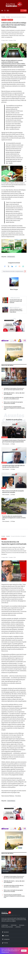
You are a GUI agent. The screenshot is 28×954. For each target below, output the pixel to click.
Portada (3, 17)
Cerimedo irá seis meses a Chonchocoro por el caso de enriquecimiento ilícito (14, 389)
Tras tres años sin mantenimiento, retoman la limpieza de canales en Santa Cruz (14, 408)
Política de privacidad (12, 950)
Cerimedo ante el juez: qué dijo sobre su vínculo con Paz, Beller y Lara (13, 398)
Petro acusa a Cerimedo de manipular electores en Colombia (13, 403)
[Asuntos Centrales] (14, 4)
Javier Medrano (11, 800)
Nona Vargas (14, 289)
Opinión (8, 536)
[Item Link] (14, 430)
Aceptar (24, 950)
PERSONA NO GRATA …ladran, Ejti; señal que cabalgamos (14, 393)
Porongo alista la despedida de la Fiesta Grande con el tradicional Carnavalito (14, 380)
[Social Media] (14, 932)
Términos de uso (5, 952)
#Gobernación (11, 256)
